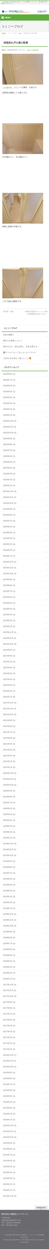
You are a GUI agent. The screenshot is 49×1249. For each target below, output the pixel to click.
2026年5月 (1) (9, 391)
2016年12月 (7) (9, 1055)
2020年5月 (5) (9, 814)
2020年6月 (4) (9, 808)
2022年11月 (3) (9, 638)
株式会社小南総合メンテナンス (25, 1235)
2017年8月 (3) (9, 1008)
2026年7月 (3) (9, 380)
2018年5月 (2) (9, 955)
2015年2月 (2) (9, 1184)
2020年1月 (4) (9, 838)
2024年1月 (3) (9, 556)
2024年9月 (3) (9, 509)
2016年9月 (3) (9, 1072)
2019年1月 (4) (9, 908)
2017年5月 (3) (9, 1026)
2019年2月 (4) (9, 902)
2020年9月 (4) (9, 791)
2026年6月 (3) (9, 386)
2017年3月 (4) (9, 1037)
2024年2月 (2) (9, 550)
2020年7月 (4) (9, 802)
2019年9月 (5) (9, 861)
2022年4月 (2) (9, 679)
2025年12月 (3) (9, 421)
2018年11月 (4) (9, 920)
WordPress (17, 1240)
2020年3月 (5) (9, 826)
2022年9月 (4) (9, 650)
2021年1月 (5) (9, 767)
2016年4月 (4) (9, 1102)
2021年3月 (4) (9, 756)
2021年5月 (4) (9, 744)
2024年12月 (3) (9, 491)
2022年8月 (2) (9, 656)
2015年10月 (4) (9, 1137)
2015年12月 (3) (9, 1125)
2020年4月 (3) (9, 820)
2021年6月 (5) (9, 738)
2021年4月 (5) (9, 750)
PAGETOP (41, 1208)
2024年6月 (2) (9, 527)
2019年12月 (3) (9, 843)
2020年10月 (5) (9, 785)
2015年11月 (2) (9, 1131)
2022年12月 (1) (9, 632)
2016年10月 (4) (9, 1067)
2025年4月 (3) (9, 468)
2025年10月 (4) (9, 433)
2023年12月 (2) (9, 562)
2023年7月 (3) (9, 591)
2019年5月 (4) (9, 885)
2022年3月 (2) (9, 685)
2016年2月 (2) (9, 1114)
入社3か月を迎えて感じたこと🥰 (17, 358)
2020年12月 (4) (9, 773)
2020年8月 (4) (9, 797)
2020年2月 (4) (9, 832)
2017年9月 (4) (9, 1002)
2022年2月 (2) (9, 691)
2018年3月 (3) (9, 967)
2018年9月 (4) (9, 932)
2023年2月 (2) (9, 620)
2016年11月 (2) (9, 1061)
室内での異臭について (12, 341)
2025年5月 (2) (9, 462)
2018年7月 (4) (9, 943)
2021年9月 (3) (9, 720)
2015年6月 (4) (9, 1161)
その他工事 (34, 50)
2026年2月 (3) (9, 409)
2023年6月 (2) (9, 597)
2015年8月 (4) (9, 1149)
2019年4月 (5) (9, 891)
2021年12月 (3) (9, 703)
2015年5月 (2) (9, 1166)
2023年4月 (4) (9, 609)
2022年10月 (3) (9, 644)
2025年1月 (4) (9, 485)
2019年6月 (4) (9, 879)
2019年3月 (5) (9, 896)
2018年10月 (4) (9, 926)
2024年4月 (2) (9, 538)
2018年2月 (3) (9, 973)
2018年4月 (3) (9, 961)
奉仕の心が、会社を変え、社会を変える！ (21, 346)
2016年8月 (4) (9, 1078)
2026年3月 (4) (9, 403)
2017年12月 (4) (9, 984)
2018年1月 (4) (9, 979)
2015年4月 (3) (9, 1172)
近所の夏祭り (8, 335)
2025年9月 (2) (9, 438)
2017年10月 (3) (9, 996)
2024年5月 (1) (9, 532)
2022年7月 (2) (9, 662)
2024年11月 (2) (9, 497)
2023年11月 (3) (9, 568)
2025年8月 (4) (9, 444)
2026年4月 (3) (9, 397)
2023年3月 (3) (9, 614)
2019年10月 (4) (9, 855)
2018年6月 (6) (9, 949)
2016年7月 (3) (9, 1084)
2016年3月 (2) (9, 1108)
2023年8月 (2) (9, 585)
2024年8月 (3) (9, 515)
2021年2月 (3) (9, 761)
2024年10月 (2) (9, 503)
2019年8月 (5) (9, 867)
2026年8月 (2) (9, 374)
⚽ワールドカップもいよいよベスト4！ (20, 352)
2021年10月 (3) (9, 714)
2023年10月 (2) (9, 573)
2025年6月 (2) (9, 456)
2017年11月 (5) (9, 990)
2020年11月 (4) (9, 779)
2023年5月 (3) (9, 603)
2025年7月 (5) (9, 450)
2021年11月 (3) (9, 708)
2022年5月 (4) (9, 673)
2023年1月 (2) (9, 626)
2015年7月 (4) (9, 1155)
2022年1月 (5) (9, 697)
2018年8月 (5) (9, 937)
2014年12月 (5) (9, 1196)
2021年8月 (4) (9, 726)
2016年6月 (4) (9, 1090)
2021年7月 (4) (9, 732)
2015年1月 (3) (9, 1190)
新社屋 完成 (7, 311)
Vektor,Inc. (41, 1240)
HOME (3, 33)
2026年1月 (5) (9, 415)
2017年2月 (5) (9, 1043)
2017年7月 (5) (9, 1014)
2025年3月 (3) (9, 474)
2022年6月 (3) (9, 667)
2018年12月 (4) (9, 914)
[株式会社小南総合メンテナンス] (24, 10)
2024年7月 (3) (9, 521)
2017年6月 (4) (9, 1020)
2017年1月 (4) (9, 1049)
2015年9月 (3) (9, 1143)
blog (20, 33)
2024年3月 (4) (9, 544)
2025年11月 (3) (9, 427)
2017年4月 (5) (9, 1031)
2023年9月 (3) (9, 579)
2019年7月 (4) (9, 873)
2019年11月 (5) (9, 849)
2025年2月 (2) (9, 479)
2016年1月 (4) (9, 1120)
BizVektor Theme (29, 1240)
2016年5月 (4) (9, 1096)
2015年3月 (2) (9, 1178)
